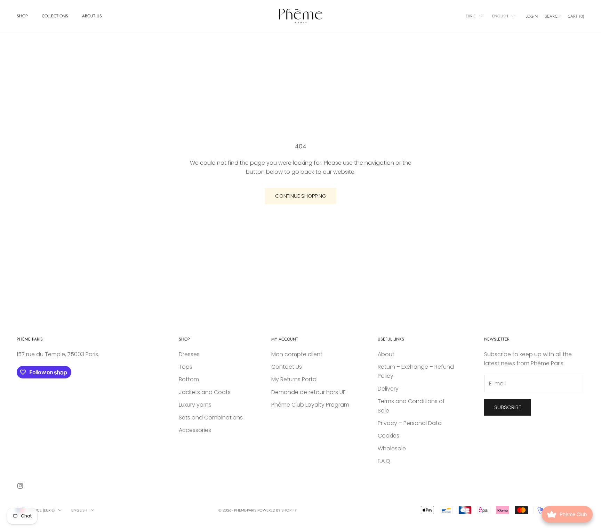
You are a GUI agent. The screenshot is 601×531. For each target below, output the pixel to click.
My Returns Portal (294, 379)
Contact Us (286, 367)
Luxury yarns (195, 405)
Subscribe (507, 407)
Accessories (195, 430)
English (500, 16)
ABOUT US (92, 16)
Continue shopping (300, 195)
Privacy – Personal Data (410, 423)
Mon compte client (296, 354)
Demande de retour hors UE (308, 392)
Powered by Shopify (277, 510)
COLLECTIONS (55, 16)
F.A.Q (384, 461)
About (386, 354)
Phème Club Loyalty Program (310, 405)
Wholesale (392, 448)
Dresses (189, 354)
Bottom (189, 379)
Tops (185, 367)
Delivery (388, 389)
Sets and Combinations (211, 418)
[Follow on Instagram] (20, 485)
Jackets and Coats (205, 392)
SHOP (22, 16)
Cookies (388, 436)
